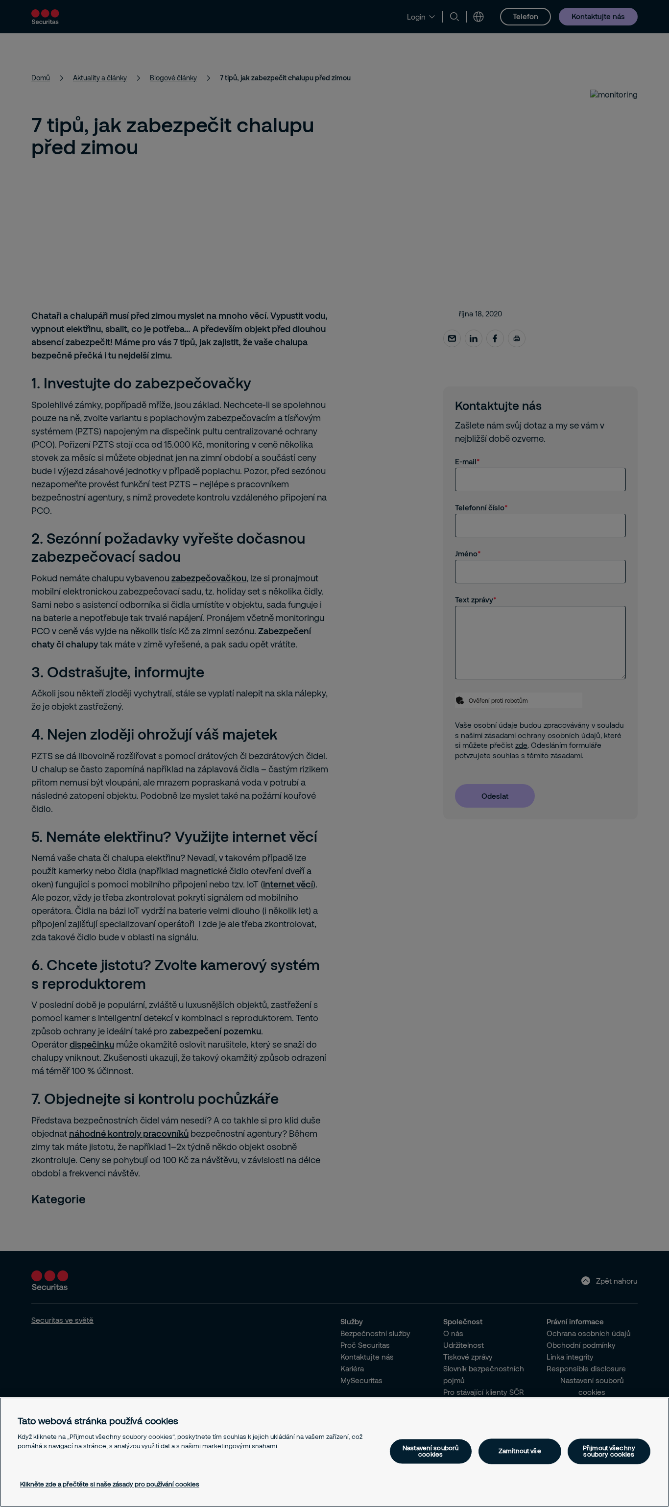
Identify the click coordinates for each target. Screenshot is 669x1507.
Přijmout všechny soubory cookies (609, 1451)
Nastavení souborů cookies (430, 1451)
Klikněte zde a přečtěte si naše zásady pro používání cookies (109, 1484)
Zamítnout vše (520, 1451)
